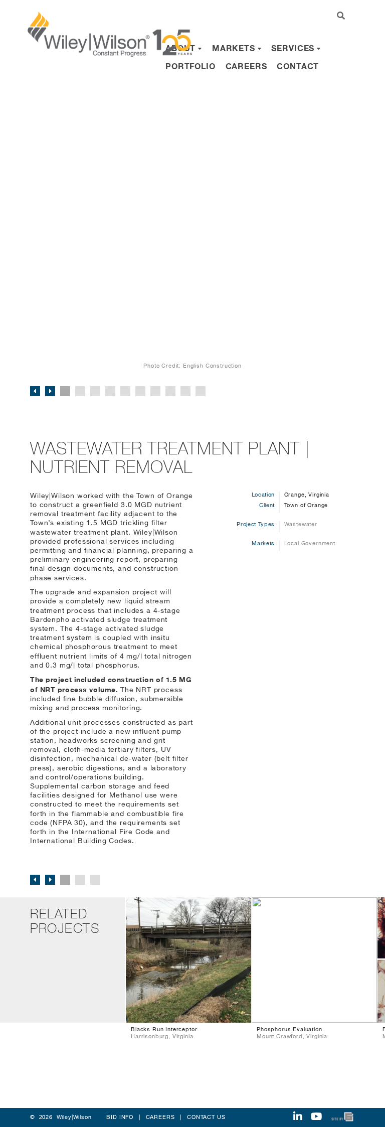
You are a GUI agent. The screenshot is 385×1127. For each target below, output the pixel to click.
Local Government (309, 543)
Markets (235, 48)
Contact (298, 66)
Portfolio (190, 66)
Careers (246, 66)
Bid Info (119, 1117)
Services (294, 48)
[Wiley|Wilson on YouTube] (316, 1117)
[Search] (341, 17)
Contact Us (206, 1117)
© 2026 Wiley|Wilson (61, 1117)
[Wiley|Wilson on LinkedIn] (298, 1117)
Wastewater (300, 524)
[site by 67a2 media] (342, 1116)
